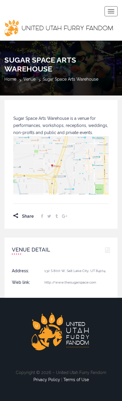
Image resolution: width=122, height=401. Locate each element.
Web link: (21, 282)
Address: (20, 270)
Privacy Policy (46, 379)
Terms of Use (76, 379)
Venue (29, 79)
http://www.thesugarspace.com (70, 282)
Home (10, 79)
